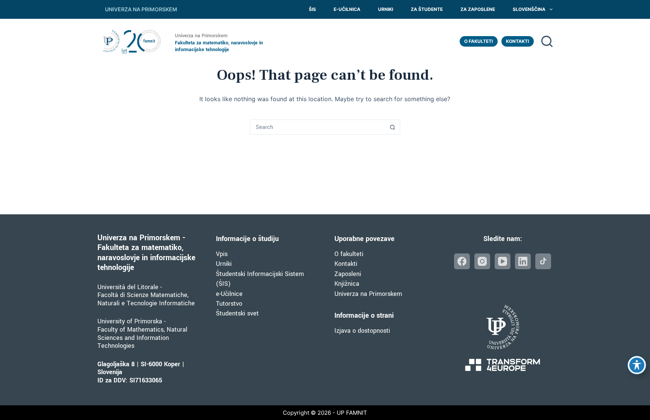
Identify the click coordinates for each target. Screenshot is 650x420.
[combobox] (318, 127)
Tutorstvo (229, 303)
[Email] (543, 261)
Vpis (222, 254)
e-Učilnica (347, 9)
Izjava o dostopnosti (362, 330)
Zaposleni (347, 274)
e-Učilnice (229, 294)
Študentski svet (237, 313)
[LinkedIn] (523, 261)
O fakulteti (478, 41)
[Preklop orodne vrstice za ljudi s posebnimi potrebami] (637, 365)
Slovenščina (529, 9)
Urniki (385, 9)
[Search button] (393, 127)
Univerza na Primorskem (368, 294)
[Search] (547, 41)
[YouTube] (502, 261)
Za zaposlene (477, 9)
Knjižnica (346, 283)
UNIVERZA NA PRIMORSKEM (141, 9)
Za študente (427, 9)
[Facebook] (462, 261)
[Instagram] (482, 261)
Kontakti (517, 41)
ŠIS (312, 9)
